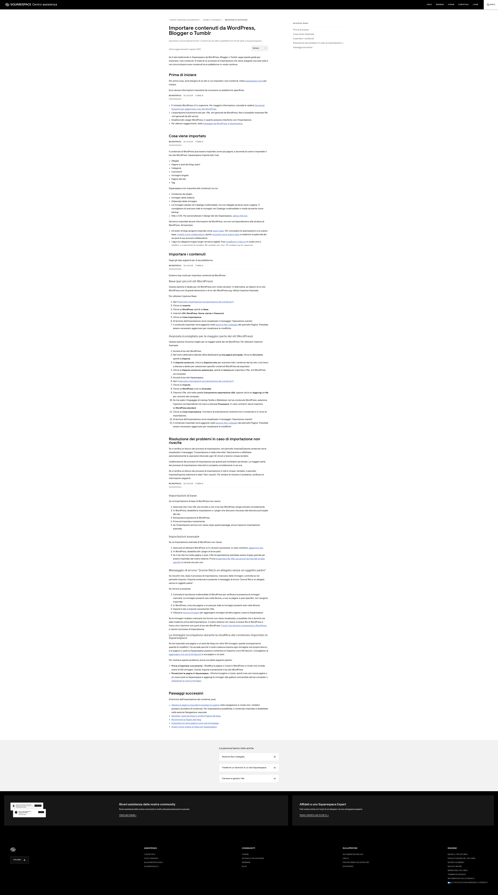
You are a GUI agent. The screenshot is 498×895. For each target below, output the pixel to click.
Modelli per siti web (458, 854)
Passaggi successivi (302, 47)
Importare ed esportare (236, 20)
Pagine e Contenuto (212, 20)
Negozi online (455, 866)
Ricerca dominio (456, 862)
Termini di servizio (457, 874)
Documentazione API (353, 854)
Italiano (17, 860)
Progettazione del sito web (461, 858)
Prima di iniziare (301, 29)
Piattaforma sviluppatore (356, 862)
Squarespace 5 (151, 866)
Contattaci (149, 854)
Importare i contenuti (303, 38)
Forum (245, 854)
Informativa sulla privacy (461, 878)
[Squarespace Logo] (13, 849)
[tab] (175, 95)
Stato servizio (151, 858)
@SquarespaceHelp (153, 862)
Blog (244, 866)
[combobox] (259, 48)
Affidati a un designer (253, 858)
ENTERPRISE (348, 866)
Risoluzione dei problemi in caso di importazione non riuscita (319, 43)
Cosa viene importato (303, 34)
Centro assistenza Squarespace (185, 20)
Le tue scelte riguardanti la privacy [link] (469, 882)
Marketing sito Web (457, 870)
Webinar (246, 862)
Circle (346, 858)
